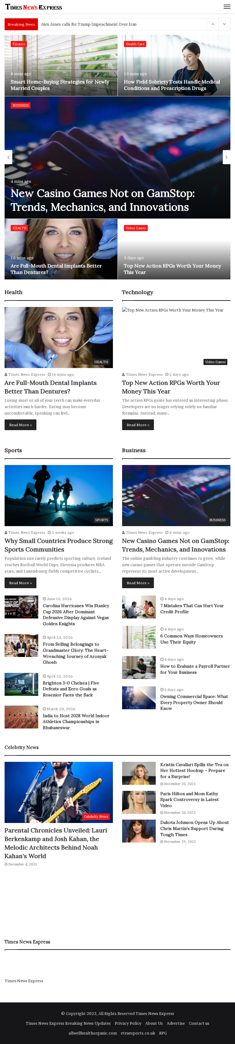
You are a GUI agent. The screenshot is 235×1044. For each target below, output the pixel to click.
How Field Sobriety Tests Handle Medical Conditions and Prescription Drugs (172, 85)
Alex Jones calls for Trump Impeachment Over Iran (88, 24)
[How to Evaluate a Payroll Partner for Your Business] (139, 667)
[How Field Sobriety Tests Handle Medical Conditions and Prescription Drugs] (174, 65)
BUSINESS (21, 105)
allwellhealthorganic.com (93, 1033)
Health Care (135, 44)
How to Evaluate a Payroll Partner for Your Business (195, 669)
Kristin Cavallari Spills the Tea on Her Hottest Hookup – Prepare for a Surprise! (194, 770)
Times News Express (26, 374)
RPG (163, 1033)
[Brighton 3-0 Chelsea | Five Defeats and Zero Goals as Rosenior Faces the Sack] (21, 684)
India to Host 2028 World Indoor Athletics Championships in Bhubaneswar (76, 721)
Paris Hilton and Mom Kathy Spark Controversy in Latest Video (189, 799)
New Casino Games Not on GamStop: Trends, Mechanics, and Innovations (103, 200)
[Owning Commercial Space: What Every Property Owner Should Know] (139, 697)
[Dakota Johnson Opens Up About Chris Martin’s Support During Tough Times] (139, 831)
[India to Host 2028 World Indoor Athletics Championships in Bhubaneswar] (21, 717)
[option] (118, 157)
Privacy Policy (128, 1023)
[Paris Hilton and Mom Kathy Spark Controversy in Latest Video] (139, 802)
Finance (19, 44)
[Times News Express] (34, 6)
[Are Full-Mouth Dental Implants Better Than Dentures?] (61, 249)
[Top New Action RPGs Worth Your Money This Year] (174, 249)
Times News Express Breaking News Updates (68, 1023)
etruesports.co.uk (138, 1033)
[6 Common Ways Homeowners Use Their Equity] (139, 637)
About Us (154, 1023)
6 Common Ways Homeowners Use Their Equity (191, 639)
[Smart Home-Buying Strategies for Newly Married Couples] (61, 65)
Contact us (199, 1023)
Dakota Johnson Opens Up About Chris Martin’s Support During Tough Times (194, 828)
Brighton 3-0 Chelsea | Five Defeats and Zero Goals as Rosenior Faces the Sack (71, 689)
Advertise (176, 1023)
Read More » (20, 424)
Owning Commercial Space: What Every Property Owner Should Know (194, 702)
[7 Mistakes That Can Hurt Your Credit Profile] (139, 607)
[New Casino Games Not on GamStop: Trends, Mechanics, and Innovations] (118, 157)
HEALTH (19, 228)
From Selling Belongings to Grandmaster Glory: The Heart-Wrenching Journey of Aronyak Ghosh (75, 653)
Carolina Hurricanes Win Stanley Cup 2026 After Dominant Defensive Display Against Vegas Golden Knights (76, 614)
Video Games (136, 228)
